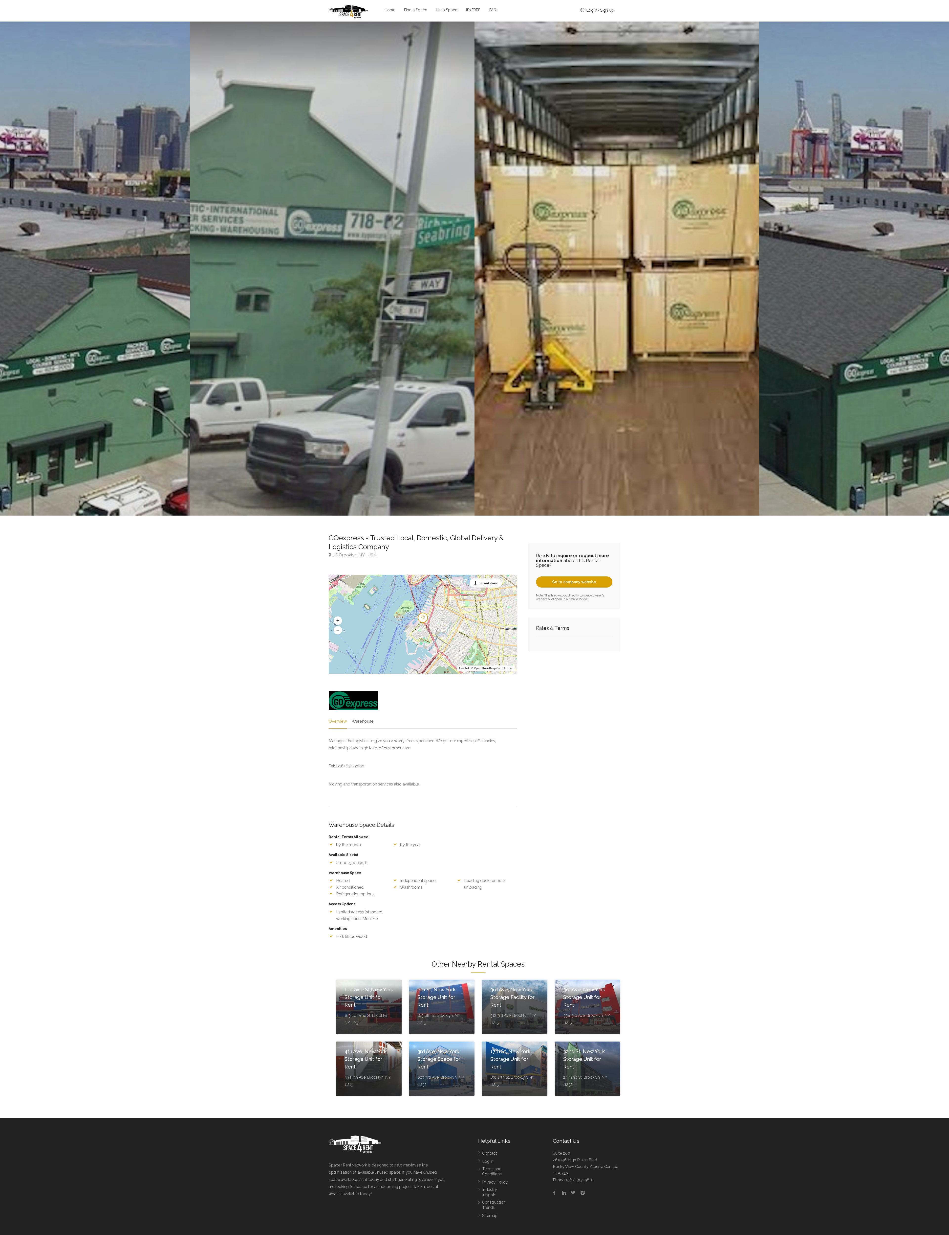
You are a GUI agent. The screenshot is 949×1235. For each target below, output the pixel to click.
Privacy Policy (495, 1182)
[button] (338, 620)
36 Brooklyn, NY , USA (354, 554)
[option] (616, 269)
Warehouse (363, 721)
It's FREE (473, 10)
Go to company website (574, 582)
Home (390, 10)
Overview (338, 721)
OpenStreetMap (485, 668)
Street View (488, 583)
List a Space (446, 10)
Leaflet (464, 668)
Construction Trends (494, 1205)
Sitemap (489, 1215)
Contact (489, 1153)
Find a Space (415, 10)
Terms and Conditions (492, 1171)
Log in (488, 1161)
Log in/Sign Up (599, 10)
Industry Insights (489, 1192)
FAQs (493, 10)
